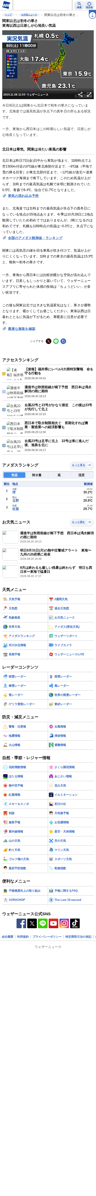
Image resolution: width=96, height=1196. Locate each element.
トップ (8, 14)
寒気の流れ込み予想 (23, 196)
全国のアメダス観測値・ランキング (35, 238)
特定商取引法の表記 (78, 936)
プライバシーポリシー (47, 936)
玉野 (15, 500)
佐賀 (15, 508)
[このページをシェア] (80, 94)
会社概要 (7, 936)
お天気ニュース (29, 14)
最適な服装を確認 (21, 329)
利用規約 (23, 936)
